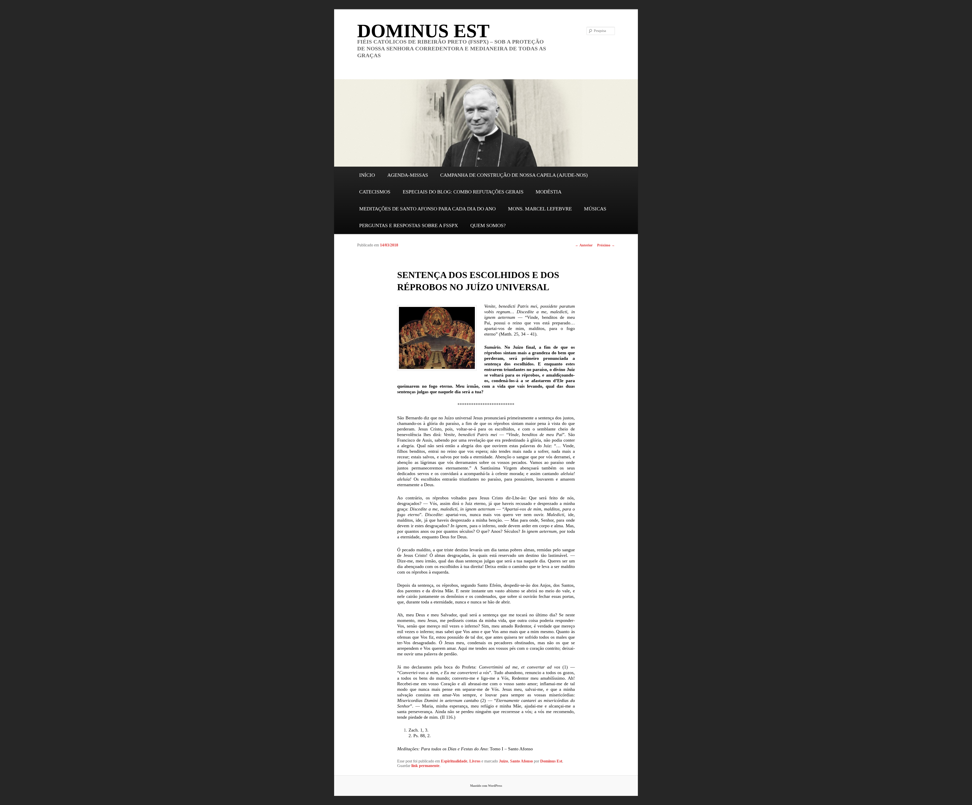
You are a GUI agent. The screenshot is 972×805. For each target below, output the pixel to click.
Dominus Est (551, 761)
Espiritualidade (454, 761)
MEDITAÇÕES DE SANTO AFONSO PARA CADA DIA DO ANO (427, 208)
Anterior (584, 245)
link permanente (425, 765)
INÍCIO (367, 175)
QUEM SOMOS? (488, 225)
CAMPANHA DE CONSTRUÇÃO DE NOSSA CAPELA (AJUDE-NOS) (514, 175)
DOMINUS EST (423, 30)
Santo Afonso (521, 761)
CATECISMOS (374, 191)
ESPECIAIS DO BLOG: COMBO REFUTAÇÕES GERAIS (463, 191)
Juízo (503, 761)
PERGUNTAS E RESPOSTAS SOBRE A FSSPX (408, 225)
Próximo (606, 245)
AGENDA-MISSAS (407, 175)
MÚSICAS (595, 208)
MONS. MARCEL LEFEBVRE (540, 208)
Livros (474, 761)
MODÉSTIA (548, 191)
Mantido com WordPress (486, 786)
